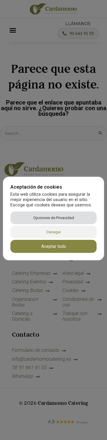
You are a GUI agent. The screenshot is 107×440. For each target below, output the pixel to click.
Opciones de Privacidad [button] (53, 218)
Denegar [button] (53, 232)
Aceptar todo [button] (53, 246)
